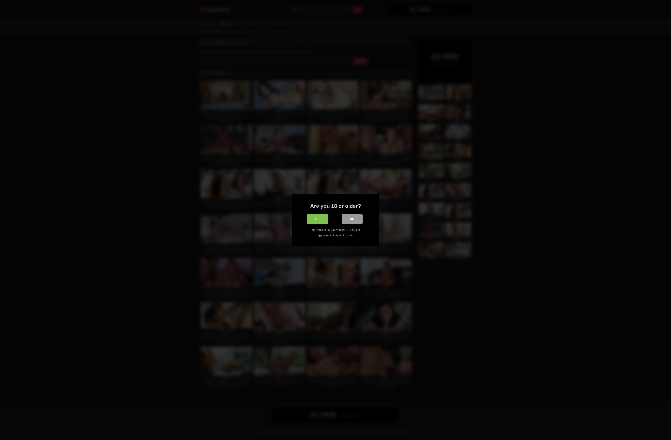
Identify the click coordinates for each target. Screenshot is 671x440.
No (352, 219)
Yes (317, 219)
